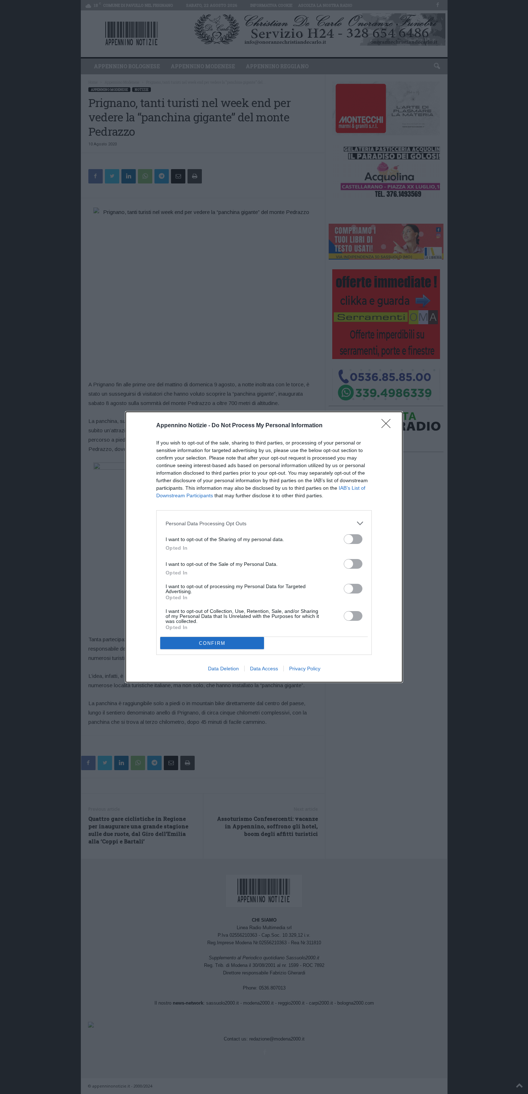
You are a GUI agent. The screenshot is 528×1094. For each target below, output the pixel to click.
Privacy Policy (304, 668)
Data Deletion (223, 668)
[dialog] (264, 547)
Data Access (264, 668)
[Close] (388, 426)
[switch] (353, 539)
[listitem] (264, 523)
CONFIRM (212, 643)
